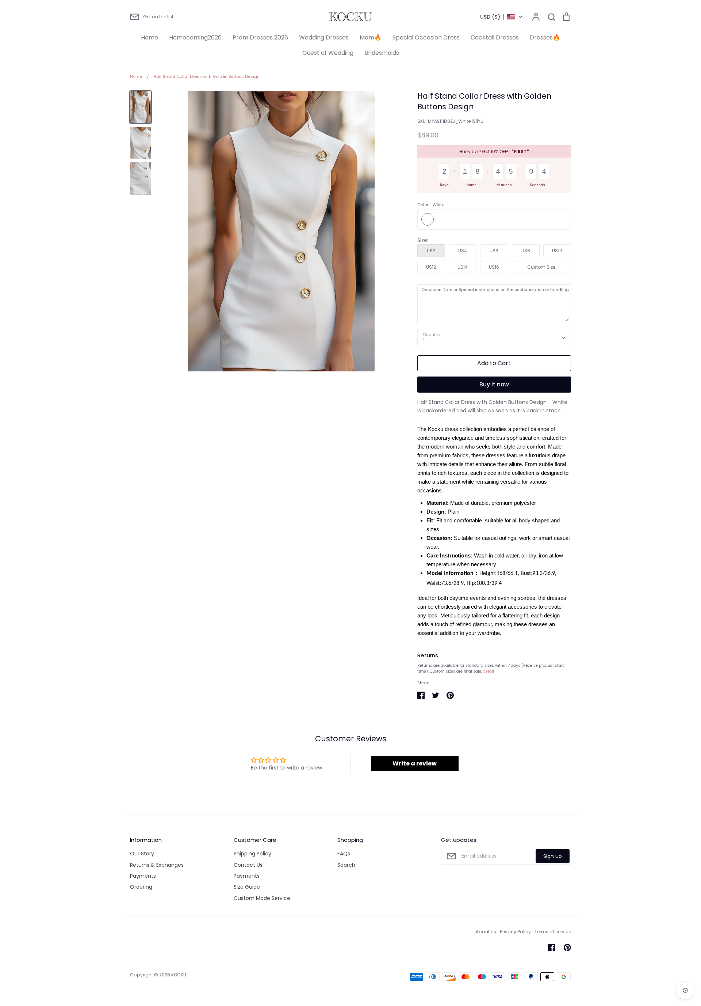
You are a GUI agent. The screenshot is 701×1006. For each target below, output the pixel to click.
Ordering (141, 886)
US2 (431, 250)
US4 (462, 250)
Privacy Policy (515, 932)
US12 (431, 267)
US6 (494, 250)
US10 (557, 250)
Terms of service (553, 932)
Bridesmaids (381, 53)
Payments (143, 876)
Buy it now (494, 384)
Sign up (552, 856)
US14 (462, 267)
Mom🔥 (371, 37)
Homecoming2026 (195, 37)
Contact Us (248, 865)
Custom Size (541, 267)
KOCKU (178, 975)
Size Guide (247, 886)
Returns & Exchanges (157, 865)
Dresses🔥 (545, 37)
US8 (525, 250)
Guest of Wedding (327, 53)
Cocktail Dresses (495, 37)
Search (346, 865)
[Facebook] (551, 947)
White (427, 219)
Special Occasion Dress (426, 37)
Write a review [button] (414, 763)
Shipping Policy (252, 853)
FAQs (343, 853)
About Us (486, 932)
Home (149, 37)
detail (488, 671)
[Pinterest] (567, 947)
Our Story (142, 853)
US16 (494, 267)
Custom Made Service (262, 898)
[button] (501, 17)
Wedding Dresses (324, 37)
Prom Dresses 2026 (260, 37)
